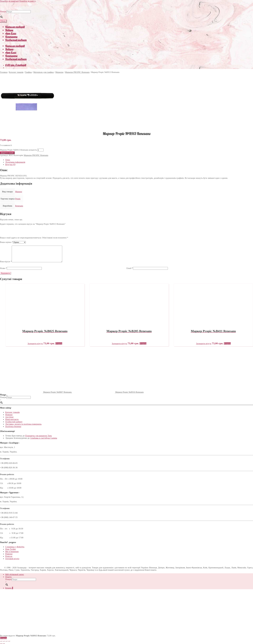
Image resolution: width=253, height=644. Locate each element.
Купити (3, 638)
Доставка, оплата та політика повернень (23, 424)
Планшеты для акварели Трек (38, 436)
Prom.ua (8, 556)
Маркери (59, 72)
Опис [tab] (7, 160)
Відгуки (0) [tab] (10, 164)
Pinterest (8, 554)
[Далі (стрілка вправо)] (4, 643)
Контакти (11, 36)
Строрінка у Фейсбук (14, 547)
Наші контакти (12, 419)
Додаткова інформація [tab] (15, 162)
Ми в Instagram (12, 551)
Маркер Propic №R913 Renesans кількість (18, 150)
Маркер (18, 191)
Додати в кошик (7, 153)
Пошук (3, 11)
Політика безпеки (13, 426)
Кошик (9, 588)
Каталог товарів (15, 26)
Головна (3, 72)
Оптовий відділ (12, 559)
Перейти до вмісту (27, 1)
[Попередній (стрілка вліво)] (1, 643)
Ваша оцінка (6, 242)
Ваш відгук (6, 261)
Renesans (19, 206)
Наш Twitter (10, 549)
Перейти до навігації (9, 1)
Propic (18, 199)
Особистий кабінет (16, 40)
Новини (9, 30)
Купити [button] (58, 343)
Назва (3, 268)
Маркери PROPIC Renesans (77, 72)
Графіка (28, 72)
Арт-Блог (10, 33)
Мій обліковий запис (14, 574)
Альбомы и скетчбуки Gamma (43, 438)
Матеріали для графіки (43, 72)
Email (129, 268)
